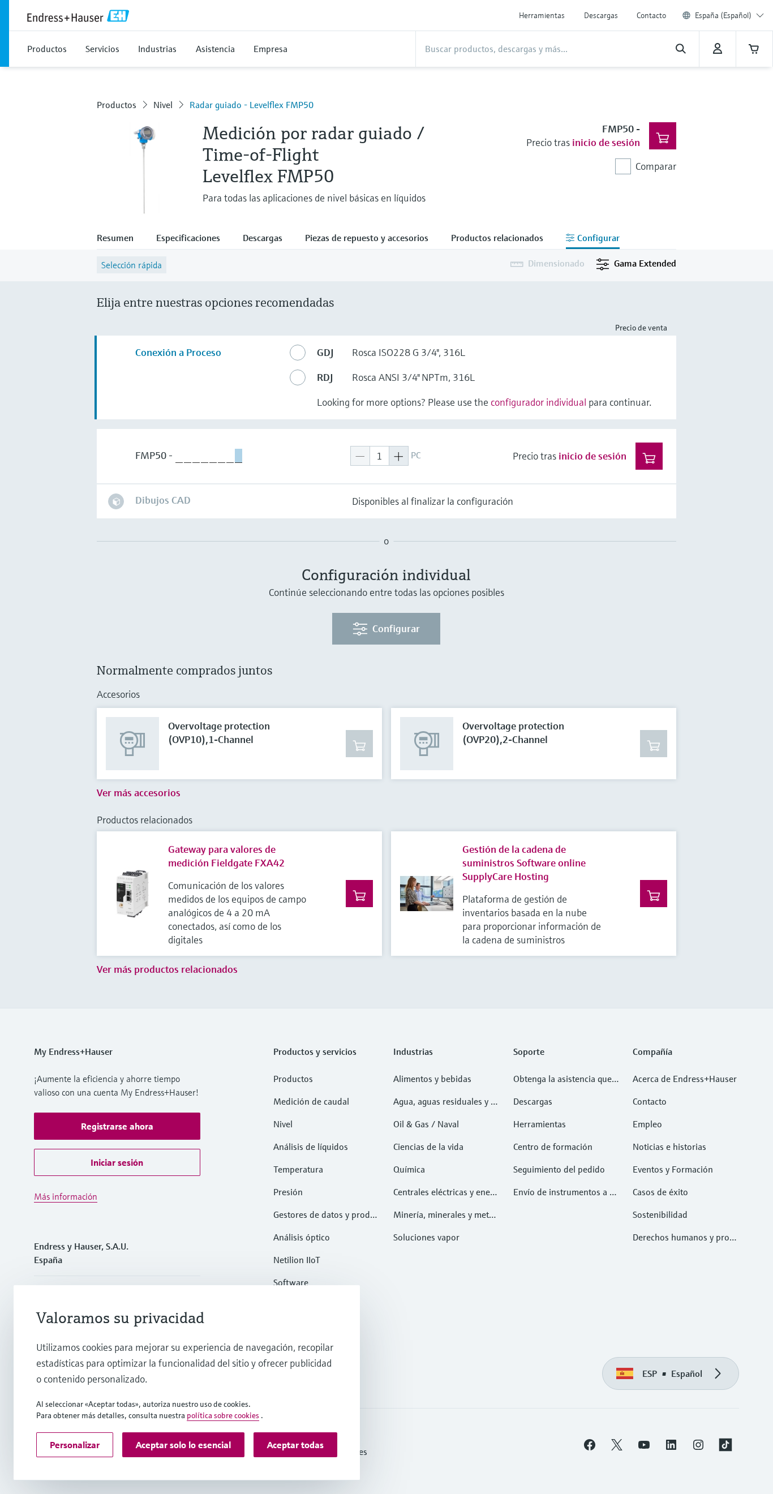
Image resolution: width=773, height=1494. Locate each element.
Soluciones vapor (426, 1237)
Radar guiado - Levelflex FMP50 (252, 104)
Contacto (651, 15)
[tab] (121, 239)
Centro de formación (552, 1146)
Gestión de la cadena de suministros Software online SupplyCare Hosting (524, 863)
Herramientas (542, 15)
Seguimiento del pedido (559, 1169)
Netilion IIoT (296, 1259)
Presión (288, 1191)
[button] (117, 1126)
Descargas (601, 15)
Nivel (163, 104)
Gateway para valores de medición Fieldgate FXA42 (226, 856)
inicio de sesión (606, 142)
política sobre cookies (223, 1415)
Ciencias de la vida (428, 1146)
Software (290, 1282)
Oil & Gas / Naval (426, 1124)
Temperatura (298, 1169)
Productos (116, 104)
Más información (65, 1196)
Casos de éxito (660, 1191)
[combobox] (729, 15)
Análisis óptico (301, 1237)
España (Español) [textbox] (723, 15)
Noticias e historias (669, 1146)
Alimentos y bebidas (432, 1078)
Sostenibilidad (660, 1214)
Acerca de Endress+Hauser (685, 1078)
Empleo (647, 1124)
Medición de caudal (311, 1101)
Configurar (396, 628)
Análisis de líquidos (310, 1146)
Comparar (655, 166)
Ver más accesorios (139, 792)
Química (409, 1169)
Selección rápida (131, 265)
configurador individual (538, 402)
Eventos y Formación (673, 1169)
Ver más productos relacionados (167, 969)
